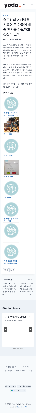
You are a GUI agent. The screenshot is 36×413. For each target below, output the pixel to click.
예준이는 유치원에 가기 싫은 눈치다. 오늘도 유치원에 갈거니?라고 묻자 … (27, 287)
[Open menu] (32, 4)
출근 (12, 270)
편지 (30, 371)
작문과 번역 (20, 371)
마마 (8, 320)
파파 (6, 39)
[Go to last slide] (5, 329)
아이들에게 (8, 371)
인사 (6, 270)
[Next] (30, 329)
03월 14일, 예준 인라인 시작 (17, 316)
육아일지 (5, 16)
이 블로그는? (11, 367)
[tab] (15, 348)
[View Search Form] (24, 4)
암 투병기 (26, 367)
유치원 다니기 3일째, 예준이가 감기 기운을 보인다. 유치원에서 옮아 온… (9, 287)
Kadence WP (22, 407)
